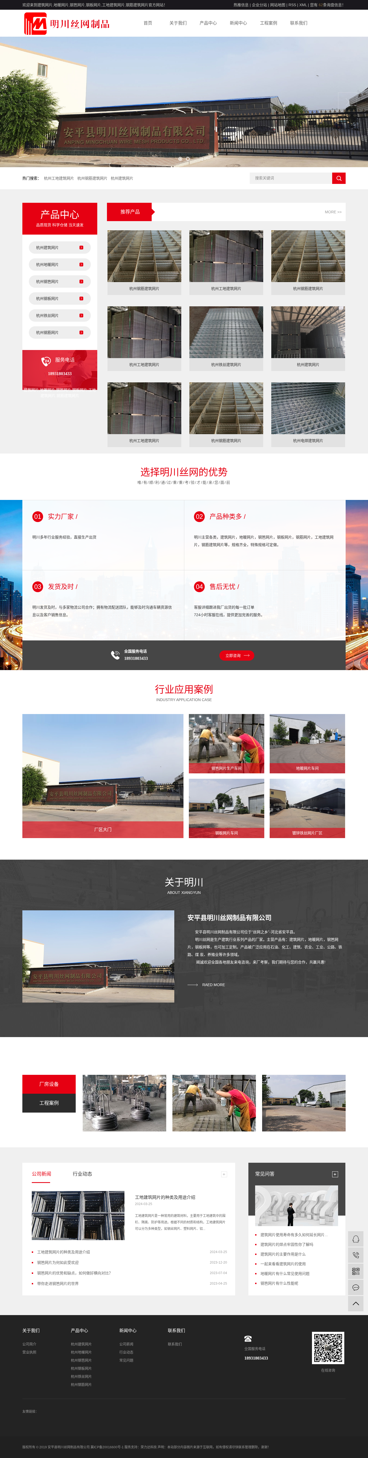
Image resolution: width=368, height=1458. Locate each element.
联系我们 (298, 23)
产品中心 (208, 23)
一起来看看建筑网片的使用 (283, 1264)
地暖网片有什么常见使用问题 (285, 1273)
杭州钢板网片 (47, 298)
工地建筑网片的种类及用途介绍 (165, 1197)
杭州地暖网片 (47, 264)
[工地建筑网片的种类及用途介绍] (78, 1215)
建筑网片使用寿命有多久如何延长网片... (294, 1235)
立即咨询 (233, 655)
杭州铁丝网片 (47, 315)
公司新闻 (126, 1344)
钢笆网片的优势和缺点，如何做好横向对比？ (75, 1273)
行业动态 (126, 1352)
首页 (148, 23)
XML (303, 5)
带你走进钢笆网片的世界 (58, 1283)
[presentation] (20, 101)
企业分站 (259, 5)
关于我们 (178, 23)
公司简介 (29, 1344)
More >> (333, 212)
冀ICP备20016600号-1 (107, 1447)
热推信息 (241, 5)
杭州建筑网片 (122, 178)
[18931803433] (355, 1255)
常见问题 (126, 1360)
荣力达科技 (149, 1447)
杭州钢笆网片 (47, 281)
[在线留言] (355, 1287)
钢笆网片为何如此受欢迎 (58, 1262)
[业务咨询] (355, 1239)
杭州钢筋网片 (47, 332)
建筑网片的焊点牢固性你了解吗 (287, 1244)
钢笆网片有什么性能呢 (279, 1283)
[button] (180, 159)
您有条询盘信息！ (328, 5)
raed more (213, 985)
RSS (292, 5)
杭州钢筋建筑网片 (92, 178)
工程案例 (268, 23)
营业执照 (29, 1352)
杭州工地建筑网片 (59, 178)
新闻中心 (238, 23)
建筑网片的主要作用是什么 (283, 1254)
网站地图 (277, 5)
